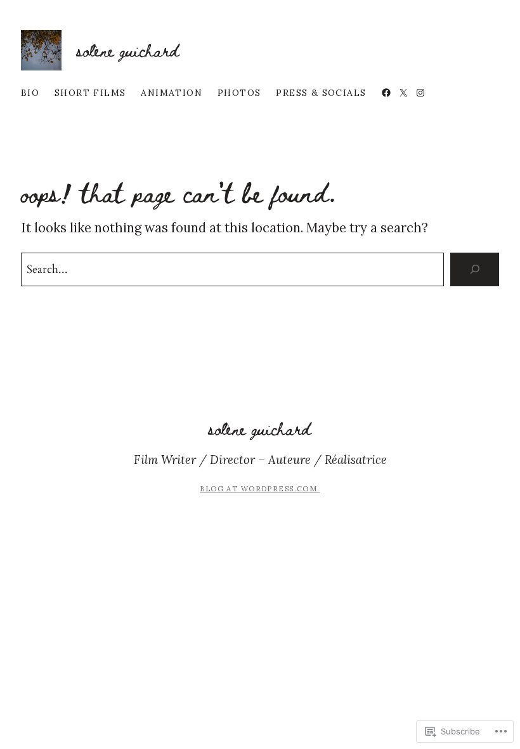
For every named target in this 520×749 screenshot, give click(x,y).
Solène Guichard (128, 50)
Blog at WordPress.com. (260, 488)
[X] (403, 93)
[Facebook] (386, 93)
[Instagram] (420, 93)
